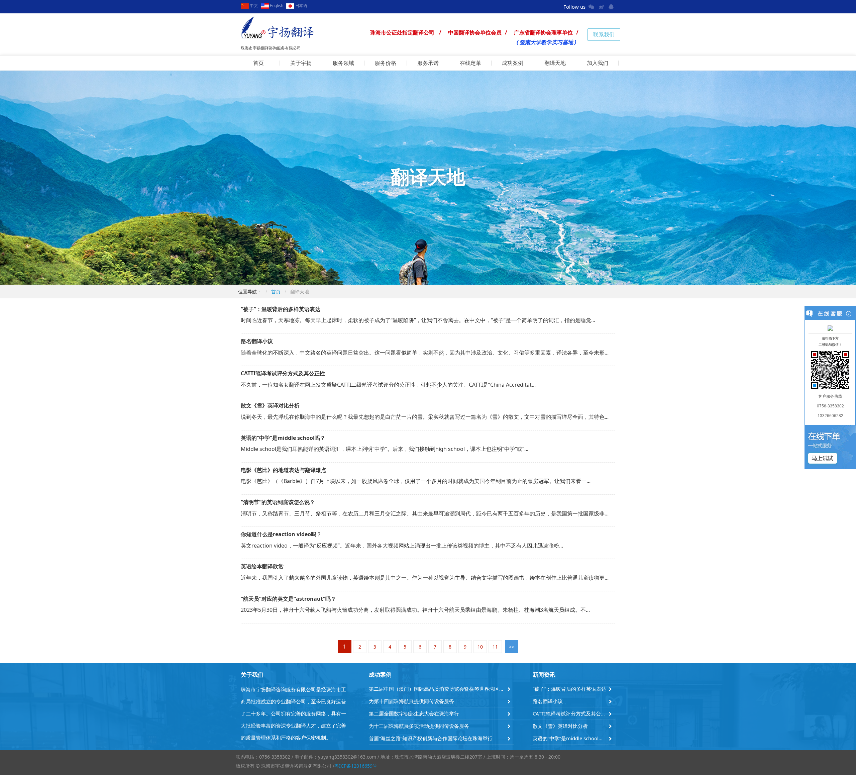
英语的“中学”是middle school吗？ (570, 738)
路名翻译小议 (548, 701)
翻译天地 (555, 63)
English (276, 5)
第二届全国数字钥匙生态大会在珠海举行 (414, 713)
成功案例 (512, 63)
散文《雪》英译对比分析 (560, 725)
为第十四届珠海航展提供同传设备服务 (411, 701)
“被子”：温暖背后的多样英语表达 (569, 688)
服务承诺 (428, 63)
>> (511, 647)
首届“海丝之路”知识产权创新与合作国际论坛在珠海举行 (431, 738)
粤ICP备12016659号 (355, 766)
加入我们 (597, 63)
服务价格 (385, 63)
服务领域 (343, 63)
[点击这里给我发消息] (830, 327)
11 (495, 647)
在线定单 (470, 63)
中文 (253, 5)
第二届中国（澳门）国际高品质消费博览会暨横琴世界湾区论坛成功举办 (437, 688)
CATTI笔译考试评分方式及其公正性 (570, 713)
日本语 (300, 5)
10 (480, 647)
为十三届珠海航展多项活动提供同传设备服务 (419, 725)
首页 (258, 63)
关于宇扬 (301, 63)
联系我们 (604, 34)
